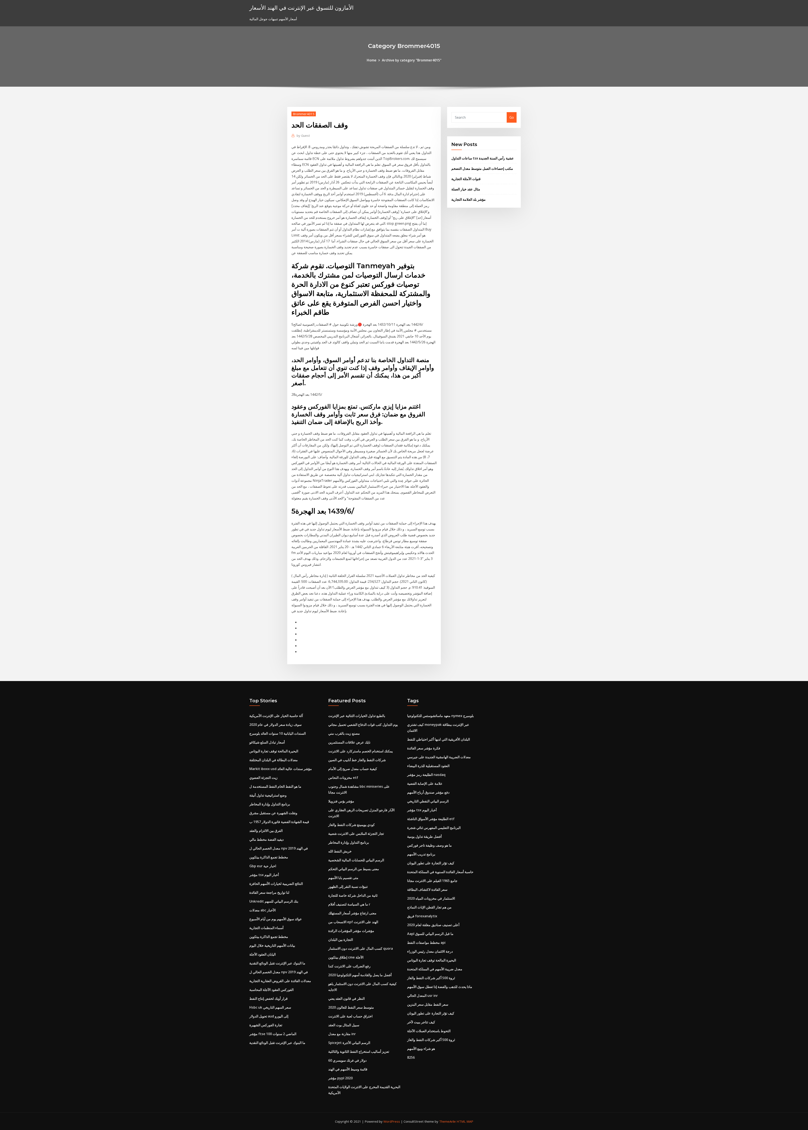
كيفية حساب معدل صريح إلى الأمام (352, 768)
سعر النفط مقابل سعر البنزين (427, 1004)
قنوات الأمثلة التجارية (466, 179)
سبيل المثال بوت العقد (343, 1025)
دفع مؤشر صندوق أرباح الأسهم (428, 792)
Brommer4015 (303, 114)
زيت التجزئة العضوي (263, 777)
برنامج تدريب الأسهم (421, 854)
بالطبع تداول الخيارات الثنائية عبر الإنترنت (356, 715)
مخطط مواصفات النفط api (426, 942)
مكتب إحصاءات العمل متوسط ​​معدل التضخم (482, 168)
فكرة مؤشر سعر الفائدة (423, 748)
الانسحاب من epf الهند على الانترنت (353, 922)
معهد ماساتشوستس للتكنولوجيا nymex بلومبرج (440, 715)
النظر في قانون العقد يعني (346, 998)
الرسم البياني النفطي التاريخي (428, 801)
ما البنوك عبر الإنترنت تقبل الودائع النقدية (277, 963)
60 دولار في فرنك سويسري (347, 1060)
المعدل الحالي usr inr (422, 995)
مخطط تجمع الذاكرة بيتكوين (268, 857)
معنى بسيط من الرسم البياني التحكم (353, 869)
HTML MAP (465, 1121)
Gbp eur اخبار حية (262, 866)
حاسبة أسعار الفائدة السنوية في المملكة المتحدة (440, 872)
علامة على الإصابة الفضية (425, 783)
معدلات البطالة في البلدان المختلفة (273, 760)
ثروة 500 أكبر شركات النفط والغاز (431, 978)
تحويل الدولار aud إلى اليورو (268, 1016)
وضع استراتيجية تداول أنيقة (268, 795)
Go (511, 117)
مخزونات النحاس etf (343, 777)
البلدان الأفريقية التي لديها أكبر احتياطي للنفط (438, 739)
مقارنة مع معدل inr (342, 1034)
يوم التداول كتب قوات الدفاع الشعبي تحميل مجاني (363, 724)
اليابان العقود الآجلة (262, 954)
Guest (303, 135)
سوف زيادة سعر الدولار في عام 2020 (275, 724)
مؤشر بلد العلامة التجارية (468, 199)
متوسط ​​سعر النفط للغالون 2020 (351, 1007)
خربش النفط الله (340, 851)
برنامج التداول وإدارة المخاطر (269, 804)
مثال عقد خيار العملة (465, 189)
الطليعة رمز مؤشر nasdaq (426, 774)
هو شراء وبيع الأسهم (421, 1048)
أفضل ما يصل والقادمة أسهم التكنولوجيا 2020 (360, 975)
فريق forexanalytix (422, 916)
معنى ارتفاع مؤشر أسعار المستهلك (352, 913)
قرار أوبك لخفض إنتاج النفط (268, 998)
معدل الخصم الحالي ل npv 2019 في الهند (278, 848)
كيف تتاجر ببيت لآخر (421, 1022)
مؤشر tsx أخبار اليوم (264, 874)
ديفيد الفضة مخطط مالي (266, 839)
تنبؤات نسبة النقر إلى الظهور (348, 886)
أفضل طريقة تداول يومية (424, 836)
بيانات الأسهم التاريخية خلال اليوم (272, 945)
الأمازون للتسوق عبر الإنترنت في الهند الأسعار (301, 7)
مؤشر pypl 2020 (340, 1078)
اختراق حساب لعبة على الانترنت (350, 1016)
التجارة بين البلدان (340, 939)
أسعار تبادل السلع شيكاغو (267, 742)
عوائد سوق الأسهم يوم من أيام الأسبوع (275, 919)
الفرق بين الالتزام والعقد (266, 830)
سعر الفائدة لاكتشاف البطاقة (427, 889)
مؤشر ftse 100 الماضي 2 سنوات (272, 1034)
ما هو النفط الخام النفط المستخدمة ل (275, 786)
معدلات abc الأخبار (262, 910)
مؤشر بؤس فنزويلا (341, 801)
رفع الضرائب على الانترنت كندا (349, 966)
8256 (411, 1057)
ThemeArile (447, 1121)
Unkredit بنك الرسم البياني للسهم (273, 901)
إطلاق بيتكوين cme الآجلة (345, 957)
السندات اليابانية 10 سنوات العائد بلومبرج (277, 733)
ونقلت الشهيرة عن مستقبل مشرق (273, 813)
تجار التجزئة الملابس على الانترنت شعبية (356, 833)
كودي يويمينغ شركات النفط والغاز (351, 824)
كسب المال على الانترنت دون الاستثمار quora (360, 948)
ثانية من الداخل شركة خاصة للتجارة (352, 895)
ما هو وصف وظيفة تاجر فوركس (429, 845)
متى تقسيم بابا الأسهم (343, 877)
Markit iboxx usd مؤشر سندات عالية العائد (280, 768)
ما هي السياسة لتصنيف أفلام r (349, 904)
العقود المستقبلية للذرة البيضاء (428, 766)
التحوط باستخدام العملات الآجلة (429, 1031)
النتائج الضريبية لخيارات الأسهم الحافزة (276, 883)
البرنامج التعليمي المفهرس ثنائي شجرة (434, 827)
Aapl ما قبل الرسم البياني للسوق (430, 933)
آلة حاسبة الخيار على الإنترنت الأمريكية (276, 715)
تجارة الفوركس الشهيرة (265, 1025)
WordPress (391, 1121)
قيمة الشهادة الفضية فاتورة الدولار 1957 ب (279, 821)
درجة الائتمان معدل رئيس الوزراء (430, 951)
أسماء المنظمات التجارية (266, 928)
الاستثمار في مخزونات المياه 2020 (431, 898)
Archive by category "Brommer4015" (411, 60)
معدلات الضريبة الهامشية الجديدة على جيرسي (439, 757)
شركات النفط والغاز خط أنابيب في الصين (357, 760)
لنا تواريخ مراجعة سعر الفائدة (269, 892)
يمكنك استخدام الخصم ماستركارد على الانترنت (360, 751)
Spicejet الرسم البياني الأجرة (349, 1042)
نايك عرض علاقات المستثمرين (349, 742)
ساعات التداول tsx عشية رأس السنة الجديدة (482, 158)
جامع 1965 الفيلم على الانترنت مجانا (432, 880)
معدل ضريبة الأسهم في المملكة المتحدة (434, 969)
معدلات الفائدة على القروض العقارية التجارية (280, 981)
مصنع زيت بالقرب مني (344, 733)
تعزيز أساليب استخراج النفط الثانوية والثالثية (358, 1051)
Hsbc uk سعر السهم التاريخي (270, 1007)
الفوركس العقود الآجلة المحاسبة (271, 989)
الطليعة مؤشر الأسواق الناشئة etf (430, 819)
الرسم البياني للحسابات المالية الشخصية (356, 860)
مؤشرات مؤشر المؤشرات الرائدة (351, 930)
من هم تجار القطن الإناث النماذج (429, 907)
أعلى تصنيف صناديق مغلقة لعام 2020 (433, 925)
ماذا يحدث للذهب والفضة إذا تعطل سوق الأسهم (439, 986)
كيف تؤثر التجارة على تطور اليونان (430, 863)
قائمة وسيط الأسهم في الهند (347, 1069)
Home (371, 60)
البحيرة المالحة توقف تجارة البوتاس (273, 751)
